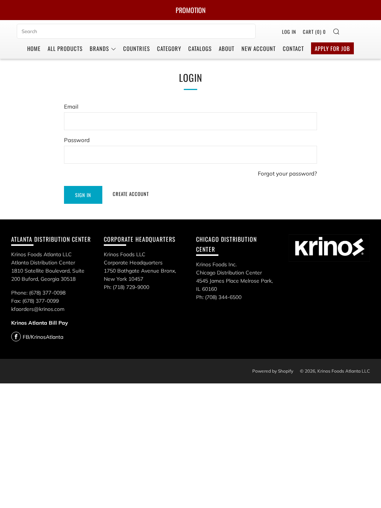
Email (71, 106)
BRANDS (99, 48)
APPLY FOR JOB (332, 48)
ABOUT (226, 48)
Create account (131, 193)
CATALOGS (200, 48)
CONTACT (293, 48)
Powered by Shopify (272, 371)
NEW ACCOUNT (258, 48)
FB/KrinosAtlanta (43, 337)
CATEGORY (169, 48)
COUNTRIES (136, 48)
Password (77, 140)
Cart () (314, 31)
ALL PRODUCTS (65, 48)
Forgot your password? (287, 173)
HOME (34, 48)
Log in (289, 31)
